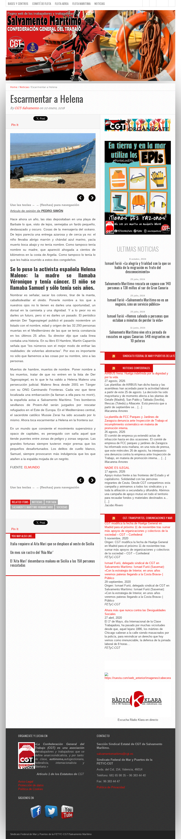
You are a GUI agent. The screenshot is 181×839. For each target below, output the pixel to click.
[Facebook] (35, 819)
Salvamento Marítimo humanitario (32, 507)
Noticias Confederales (136, 368)
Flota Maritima (81, 3)
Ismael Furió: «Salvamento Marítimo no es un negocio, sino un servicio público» (137, 302)
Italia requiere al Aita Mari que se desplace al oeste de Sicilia (52, 543)
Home (13, 87)
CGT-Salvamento (27, 108)
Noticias (99, 3)
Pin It (14, 125)
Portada (51, 502)
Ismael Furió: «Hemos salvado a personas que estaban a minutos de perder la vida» (137, 318)
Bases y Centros (18, 3)
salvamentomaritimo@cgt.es (115, 753)
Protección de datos (31, 785)
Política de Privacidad (111, 787)
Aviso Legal (26, 781)
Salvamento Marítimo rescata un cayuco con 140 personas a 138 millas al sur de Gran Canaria (138, 286)
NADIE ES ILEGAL (117, 467)
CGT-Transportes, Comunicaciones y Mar (147, 518)
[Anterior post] (80, 197)
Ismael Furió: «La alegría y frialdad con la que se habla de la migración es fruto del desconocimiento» (138, 267)
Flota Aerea (61, 3)
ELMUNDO (32, 467)
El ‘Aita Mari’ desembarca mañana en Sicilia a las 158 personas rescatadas (52, 563)
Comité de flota (41, 3)
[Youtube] (67, 819)
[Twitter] (51, 819)
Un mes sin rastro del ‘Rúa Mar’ (31, 552)
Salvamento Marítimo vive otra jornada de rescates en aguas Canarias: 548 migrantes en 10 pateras (138, 336)
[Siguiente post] (92, 197)
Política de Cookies (30, 789)
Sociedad (62, 507)
